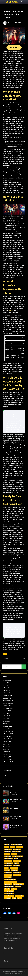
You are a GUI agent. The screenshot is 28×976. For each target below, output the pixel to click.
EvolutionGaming (16, 851)
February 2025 (8, 726)
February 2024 (8, 756)
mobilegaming (8, 872)
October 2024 (7, 736)
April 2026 (7, 690)
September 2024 (8, 739)
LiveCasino (14, 870)
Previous (5, 658)
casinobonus (19, 847)
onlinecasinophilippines (10, 879)
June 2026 (7, 685)
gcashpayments (8, 863)
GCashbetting (8, 861)
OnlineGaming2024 (18, 884)
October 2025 (7, 705)
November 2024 (8, 733)
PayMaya (13, 888)
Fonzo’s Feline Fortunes (17, 799)
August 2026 (7, 680)
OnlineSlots (18, 886)
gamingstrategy (8, 858)
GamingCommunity (17, 856)
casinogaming (16, 849)
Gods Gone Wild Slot (16, 825)
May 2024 (6, 749)
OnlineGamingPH (9, 886)
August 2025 (7, 711)
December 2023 (8, 762)
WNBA (19, 898)
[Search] (24, 666)
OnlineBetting (8, 874)
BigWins (6, 847)
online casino (8, 877)
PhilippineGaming (9, 891)
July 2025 (6, 713)
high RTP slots (8, 865)
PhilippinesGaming (9, 893)
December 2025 (8, 700)
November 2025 (8, 703)
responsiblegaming (9, 895)
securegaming (19, 895)
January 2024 (7, 759)
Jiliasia (11, 310)
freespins (14, 854)
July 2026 (6, 682)
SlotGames (7, 898)
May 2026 (6, 688)
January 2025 (7, 728)
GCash (16, 858)
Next (24, 658)
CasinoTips (7, 851)
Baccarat (7, 844)
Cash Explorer (14, 808)
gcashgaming (17, 861)
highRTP (17, 863)
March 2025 (7, 723)
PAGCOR (7, 888)
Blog (5, 653)
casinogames (8, 849)
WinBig (14, 898)
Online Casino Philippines (11, 881)
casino (12, 847)
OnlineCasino (16, 874)
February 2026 (8, 695)
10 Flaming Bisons (15, 816)
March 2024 (7, 754)
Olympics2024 (17, 872)
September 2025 (8, 708)
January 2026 (7, 698)
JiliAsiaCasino (13, 868)
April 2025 (7, 721)
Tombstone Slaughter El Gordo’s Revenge (17, 791)
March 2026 (7, 693)
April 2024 (7, 751)
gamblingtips (8, 856)
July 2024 (6, 744)
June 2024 (7, 746)
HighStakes (16, 865)
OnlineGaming (8, 884)
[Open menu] (21, 1)
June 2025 (7, 716)
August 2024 (7, 741)
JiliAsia (6, 868)
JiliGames (7, 870)
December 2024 (8, 731)
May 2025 (6, 718)
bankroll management (16, 844)
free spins (7, 854)
